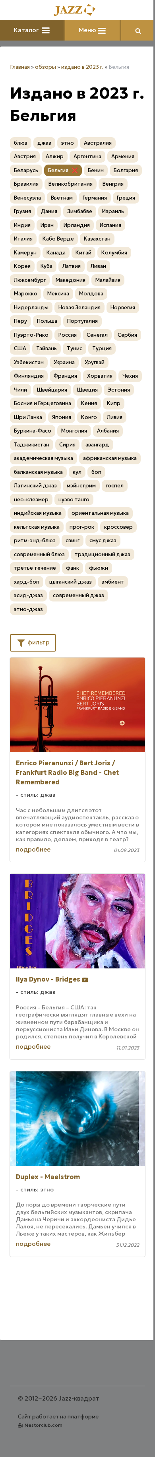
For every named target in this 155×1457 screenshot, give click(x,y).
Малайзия (107, 280)
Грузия (22, 211)
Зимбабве (79, 211)
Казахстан (97, 238)
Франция (65, 375)
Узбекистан (29, 362)
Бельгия (58, 170)
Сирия (67, 444)
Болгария (126, 170)
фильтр (38, 642)
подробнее (33, 849)
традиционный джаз (102, 554)
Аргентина (87, 156)
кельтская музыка (37, 527)
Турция (102, 348)
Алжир (55, 156)
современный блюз (39, 554)
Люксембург (30, 280)
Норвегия (122, 307)
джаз (44, 143)
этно (67, 143)
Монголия (74, 430)
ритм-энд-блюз (35, 540)
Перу (20, 321)
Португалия (82, 321)
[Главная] (77, 10)
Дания (49, 211)
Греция (126, 197)
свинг (72, 540)
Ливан (98, 266)
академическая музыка (43, 458)
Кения (89, 403)
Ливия (114, 417)
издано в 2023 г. (82, 67)
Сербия (127, 335)
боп (96, 472)
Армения (122, 156)
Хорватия (99, 375)
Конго (89, 417)
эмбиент (113, 581)
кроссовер (118, 527)
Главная (20, 67)
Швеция (87, 389)
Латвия (71, 266)
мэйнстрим (81, 485)
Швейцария (52, 389)
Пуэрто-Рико (31, 335)
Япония (61, 417)
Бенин (96, 170)
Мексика (58, 293)
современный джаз (78, 595)
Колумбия (114, 252)
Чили (20, 389)
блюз (20, 143)
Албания (108, 430)
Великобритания (70, 183)
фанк (72, 568)
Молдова (91, 293)
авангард (97, 444)
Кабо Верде (58, 238)
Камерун (25, 252)
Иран (47, 225)
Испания (110, 225)
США (20, 348)
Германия (95, 197)
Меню (88, 30)
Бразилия (26, 183)
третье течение (35, 568)
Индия (22, 225)
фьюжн (98, 568)
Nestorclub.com (43, 1425)
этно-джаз (28, 609)
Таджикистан (31, 444)
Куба (46, 266)
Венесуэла (27, 197)
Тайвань (46, 348)
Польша (47, 321)
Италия (23, 238)
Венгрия (113, 183)
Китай (83, 252)
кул (77, 472)
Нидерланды (31, 307)
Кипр (113, 403)
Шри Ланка (28, 417)
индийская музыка (38, 513)
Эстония (119, 389)
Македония (70, 280)
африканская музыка (110, 458)
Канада (56, 252)
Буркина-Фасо (32, 430)
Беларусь (26, 170)
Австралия (98, 143)
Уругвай (95, 362)
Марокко (25, 293)
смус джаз (102, 540)
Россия (67, 335)
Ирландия (77, 225)
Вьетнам (62, 197)
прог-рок (82, 527)
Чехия (130, 375)
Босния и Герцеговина (42, 403)
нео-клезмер (31, 499)
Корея (22, 266)
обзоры (45, 67)
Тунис (74, 348)
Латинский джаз (35, 485)
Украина (64, 362)
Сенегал (97, 335)
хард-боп (26, 581)
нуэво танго (73, 499)
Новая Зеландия (79, 307)
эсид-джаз (28, 595)
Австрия (25, 156)
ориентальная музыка (100, 513)
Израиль (113, 211)
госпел (115, 485)
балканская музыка (38, 472)
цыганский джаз (70, 581)
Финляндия (29, 375)
